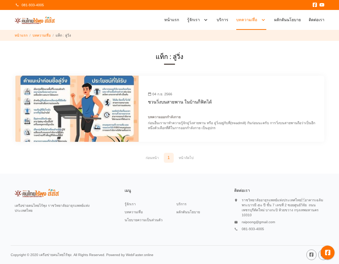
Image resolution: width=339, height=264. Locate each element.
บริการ (222, 20)
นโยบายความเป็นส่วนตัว (144, 220)
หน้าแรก (171, 20)
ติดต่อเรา (316, 20)
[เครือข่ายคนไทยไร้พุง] (35, 20)
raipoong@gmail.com (258, 222)
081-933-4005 (33, 5)
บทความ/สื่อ (42, 35)
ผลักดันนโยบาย (287, 20)
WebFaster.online (139, 255)
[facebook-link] (311, 255)
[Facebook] (314, 4)
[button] (328, 253)
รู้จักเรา (130, 204)
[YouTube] (321, 4)
